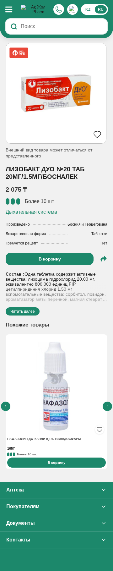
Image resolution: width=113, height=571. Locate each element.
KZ (87, 9)
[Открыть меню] (12, 9)
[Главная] (36, 9)
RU (101, 9)
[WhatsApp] (72, 9)
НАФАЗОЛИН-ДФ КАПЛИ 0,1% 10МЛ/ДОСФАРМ (44, 439)
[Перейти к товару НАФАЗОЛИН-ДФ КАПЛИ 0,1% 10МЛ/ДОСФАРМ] (56, 386)
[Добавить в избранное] (99, 429)
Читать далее (22, 311)
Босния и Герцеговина (87, 224)
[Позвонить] (58, 9)
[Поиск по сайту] (13, 26)
